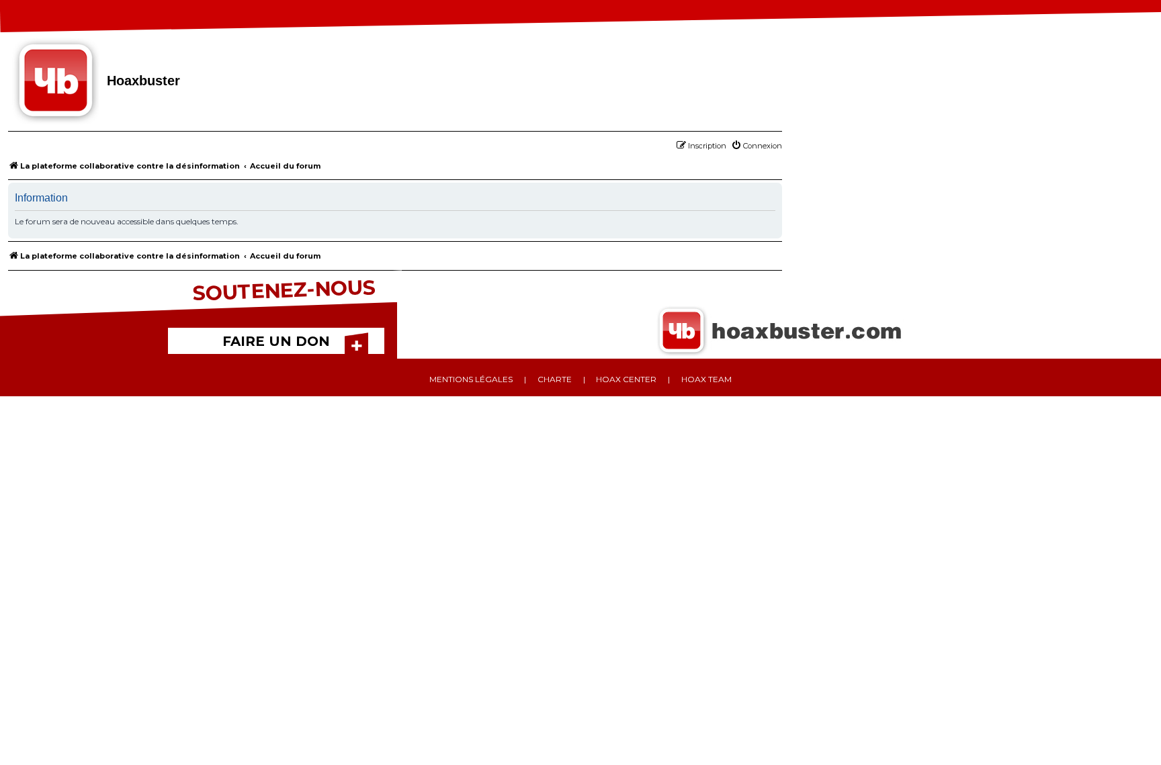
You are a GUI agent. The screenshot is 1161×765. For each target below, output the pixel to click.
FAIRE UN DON (276, 341)
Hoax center (626, 379)
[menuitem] (756, 146)
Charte (555, 379)
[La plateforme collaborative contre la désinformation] (57, 82)
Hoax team (706, 379)
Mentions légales (471, 379)
